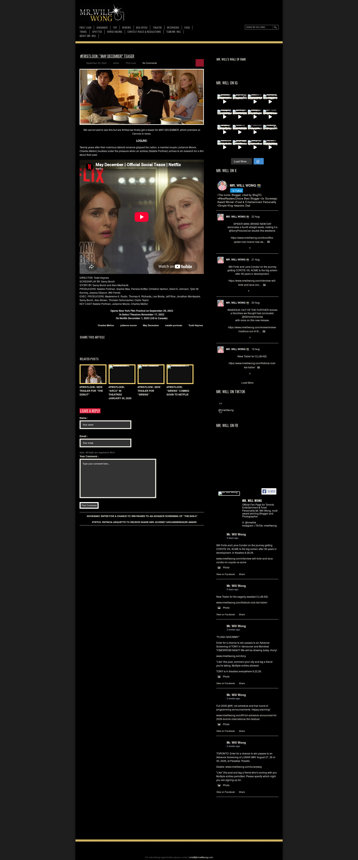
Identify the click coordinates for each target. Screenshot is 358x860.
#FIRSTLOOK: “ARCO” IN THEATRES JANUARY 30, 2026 (120, 392)
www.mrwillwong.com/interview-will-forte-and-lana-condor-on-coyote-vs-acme (244, 560)
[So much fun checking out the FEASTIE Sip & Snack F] (270, 101)
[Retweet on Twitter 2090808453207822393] (236, 291)
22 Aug (256, 216)
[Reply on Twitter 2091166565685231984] (229, 248)
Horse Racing (114, 31)
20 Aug (256, 302)
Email (84, 436)
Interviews (173, 27)
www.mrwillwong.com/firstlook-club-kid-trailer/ (241, 602)
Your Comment (89, 456)
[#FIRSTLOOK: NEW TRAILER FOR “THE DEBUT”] (92, 374)
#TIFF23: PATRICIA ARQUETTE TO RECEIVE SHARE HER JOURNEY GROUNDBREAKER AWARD (144, 522)
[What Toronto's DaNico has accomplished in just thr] (255, 101)
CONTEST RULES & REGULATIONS (144, 31)
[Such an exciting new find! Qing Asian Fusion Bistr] (224, 132)
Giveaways (102, 27)
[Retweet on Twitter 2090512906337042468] (236, 337)
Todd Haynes (196, 325)
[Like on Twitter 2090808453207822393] (243, 291)
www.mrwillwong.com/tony (231, 656)
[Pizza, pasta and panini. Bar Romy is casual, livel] (255, 117)
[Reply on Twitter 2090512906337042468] (229, 337)
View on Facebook (225, 574)
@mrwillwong (226, 410)
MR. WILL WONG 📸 (237, 216)
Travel (83, 31)
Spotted (97, 31)
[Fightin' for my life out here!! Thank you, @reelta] (240, 101)
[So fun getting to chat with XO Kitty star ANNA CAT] (240, 117)
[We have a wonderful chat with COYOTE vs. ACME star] (270, 117)
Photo (226, 567)
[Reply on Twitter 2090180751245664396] (229, 373)
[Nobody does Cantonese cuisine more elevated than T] (240, 132)
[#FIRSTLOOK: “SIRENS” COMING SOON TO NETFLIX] (179, 374)
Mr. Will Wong (236, 534)
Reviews (126, 28)
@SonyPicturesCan (240, 230)
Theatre (157, 27)
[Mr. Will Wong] (229, 493)
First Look (85, 27)
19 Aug (256, 349)
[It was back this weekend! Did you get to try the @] (255, 147)
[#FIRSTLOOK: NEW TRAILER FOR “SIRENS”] (150, 374)
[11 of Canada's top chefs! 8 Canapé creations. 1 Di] (224, 147)
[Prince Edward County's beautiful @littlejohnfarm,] (270, 132)
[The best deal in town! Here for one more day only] (240, 147)
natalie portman (173, 325)
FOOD (187, 27)
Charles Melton (106, 325)
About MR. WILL (88, 36)
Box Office (142, 27)
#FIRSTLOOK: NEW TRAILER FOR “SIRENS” (149, 390)
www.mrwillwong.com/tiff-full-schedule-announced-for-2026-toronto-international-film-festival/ (246, 717)
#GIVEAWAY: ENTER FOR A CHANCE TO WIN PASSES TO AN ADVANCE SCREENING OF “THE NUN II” (142, 516)
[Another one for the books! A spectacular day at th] (270, 147)
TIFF (115, 27)
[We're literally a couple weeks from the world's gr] (224, 101)
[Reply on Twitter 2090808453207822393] (229, 291)
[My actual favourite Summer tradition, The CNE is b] (224, 117)
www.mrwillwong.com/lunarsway (243, 766)
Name (84, 418)
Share (242, 574)
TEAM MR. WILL (173, 31)
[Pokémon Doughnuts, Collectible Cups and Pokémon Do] (255, 132)
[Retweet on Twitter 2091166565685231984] (236, 248)
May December (151, 325)
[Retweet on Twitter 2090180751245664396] (236, 373)
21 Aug (256, 259)
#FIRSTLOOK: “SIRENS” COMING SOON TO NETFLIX (178, 390)
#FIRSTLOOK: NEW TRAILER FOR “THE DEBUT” (91, 390)
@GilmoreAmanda (252, 316)
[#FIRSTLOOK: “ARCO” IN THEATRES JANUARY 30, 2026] (121, 374)
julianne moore (128, 325)
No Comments (150, 62)
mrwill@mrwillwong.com (201, 857)
